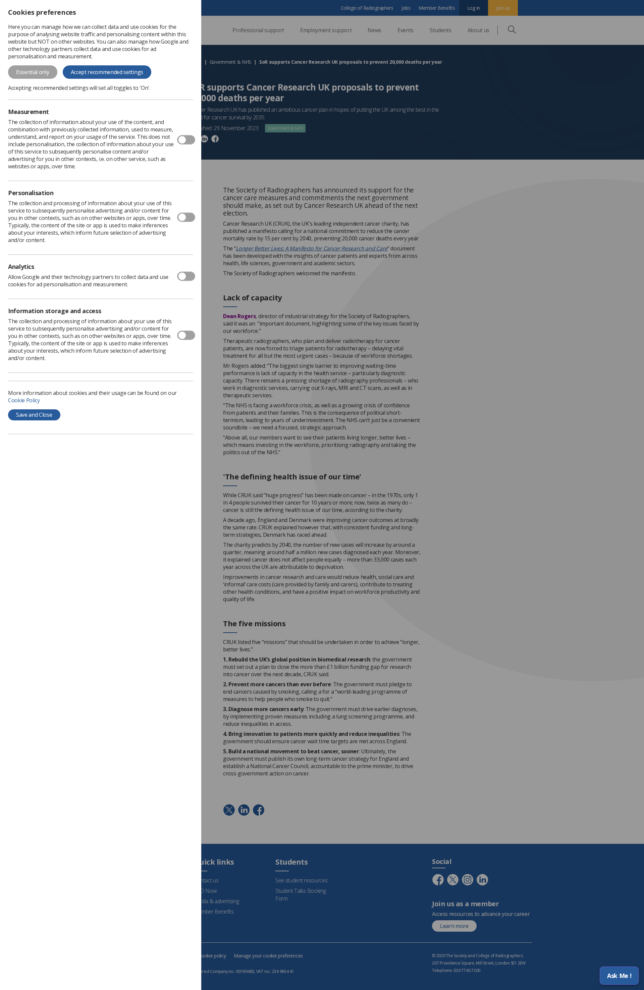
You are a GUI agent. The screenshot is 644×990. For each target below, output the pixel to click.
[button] (619, 976)
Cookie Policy (24, 400)
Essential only (32, 72)
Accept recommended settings (107, 72)
